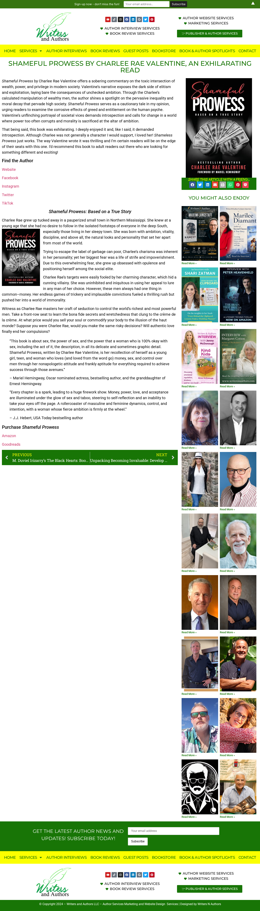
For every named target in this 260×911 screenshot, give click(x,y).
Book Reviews (105, 51)
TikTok (7, 203)
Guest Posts (135, 51)
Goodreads (11, 444)
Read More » (189, 263)
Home (10, 51)
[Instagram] (120, 19)
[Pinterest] (152, 19)
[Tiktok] (114, 19)
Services (28, 51)
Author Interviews (66, 51)
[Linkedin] (133, 19)
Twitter (8, 195)
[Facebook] (126, 19)
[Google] (139, 19)
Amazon (9, 435)
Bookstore (164, 51)
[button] (192, 184)
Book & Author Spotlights (207, 51)
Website (9, 169)
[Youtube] (108, 19)
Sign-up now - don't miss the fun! (96, 4)
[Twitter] (145, 19)
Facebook (10, 178)
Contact (247, 51)
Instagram (10, 186)
